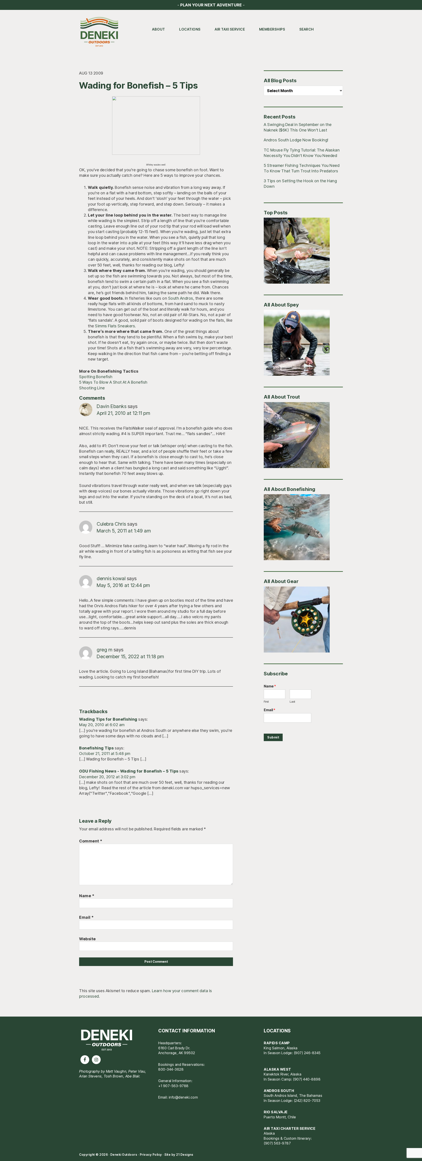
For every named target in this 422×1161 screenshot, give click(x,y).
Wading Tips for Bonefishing (108, 719)
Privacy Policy (151, 1154)
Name (86, 895)
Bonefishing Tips (96, 748)
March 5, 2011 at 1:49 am (124, 531)
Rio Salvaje (276, 1112)
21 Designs (184, 1154)
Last (292, 701)
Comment (90, 841)
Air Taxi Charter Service (289, 1128)
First (266, 701)
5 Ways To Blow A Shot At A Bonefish (113, 382)
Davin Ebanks (111, 406)
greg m (104, 649)
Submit (273, 737)
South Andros (180, 298)
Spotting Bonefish (96, 376)
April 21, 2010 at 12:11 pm (123, 413)
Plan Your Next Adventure (211, 5)
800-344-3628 (171, 1069)
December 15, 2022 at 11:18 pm (130, 656)
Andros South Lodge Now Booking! (296, 140)
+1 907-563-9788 (173, 1086)
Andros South (279, 1090)
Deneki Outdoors (101, 31)
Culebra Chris (111, 524)
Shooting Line (92, 388)
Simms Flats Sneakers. (115, 326)
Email (86, 917)
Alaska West (277, 1069)
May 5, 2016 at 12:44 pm (123, 585)
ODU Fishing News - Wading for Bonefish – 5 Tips (128, 771)
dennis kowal (111, 578)
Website (87, 939)
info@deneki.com (183, 1097)
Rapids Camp (277, 1043)
